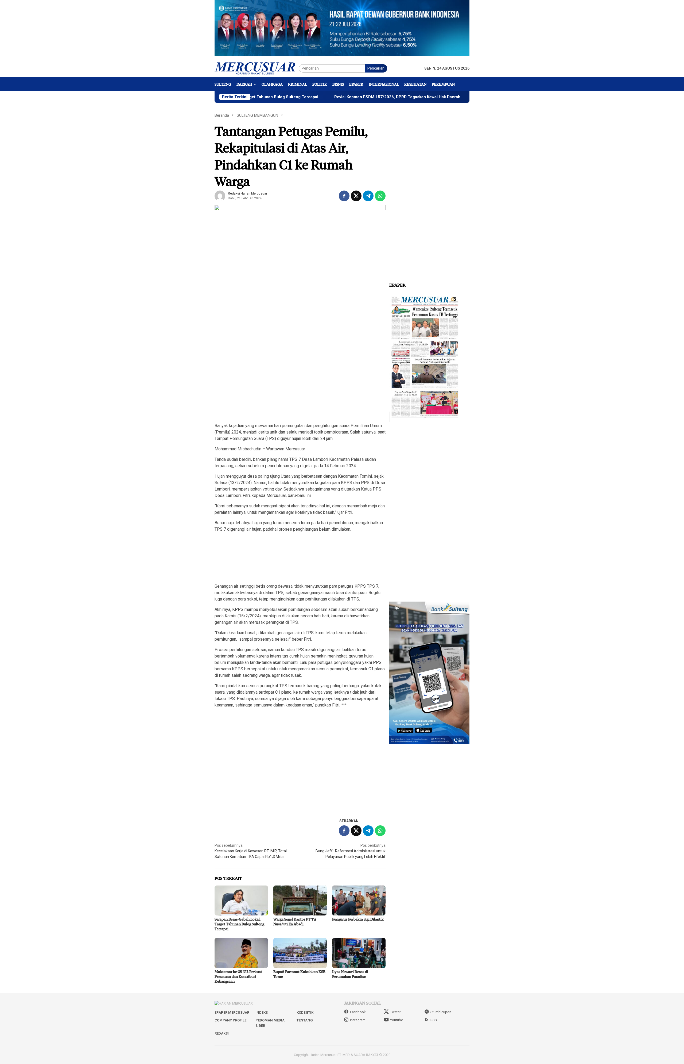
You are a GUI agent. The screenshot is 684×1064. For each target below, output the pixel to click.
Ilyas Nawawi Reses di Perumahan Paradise (350, 974)
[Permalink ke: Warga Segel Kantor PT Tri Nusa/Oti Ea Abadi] (300, 900)
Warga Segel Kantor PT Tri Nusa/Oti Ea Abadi (294, 921)
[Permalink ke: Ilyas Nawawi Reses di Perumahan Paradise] (359, 953)
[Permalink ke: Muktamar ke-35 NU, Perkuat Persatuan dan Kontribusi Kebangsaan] (241, 953)
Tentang (305, 1020)
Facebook (358, 1012)
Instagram (358, 1020)
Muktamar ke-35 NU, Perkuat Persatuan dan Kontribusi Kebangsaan (238, 976)
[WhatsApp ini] (380, 196)
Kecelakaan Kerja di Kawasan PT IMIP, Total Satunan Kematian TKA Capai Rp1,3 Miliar (251, 851)
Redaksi (222, 1033)
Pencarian (375, 68)
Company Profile (230, 1020)
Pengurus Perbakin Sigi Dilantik (358, 919)
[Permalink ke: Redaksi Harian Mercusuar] (220, 195)
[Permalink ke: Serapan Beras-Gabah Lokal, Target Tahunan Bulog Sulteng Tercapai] (241, 900)
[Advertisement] (300, 380)
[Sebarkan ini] (344, 196)
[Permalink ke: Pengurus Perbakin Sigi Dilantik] (359, 900)
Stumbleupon (440, 1012)
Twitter (395, 1012)
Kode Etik (305, 1012)
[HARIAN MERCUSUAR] (257, 68)
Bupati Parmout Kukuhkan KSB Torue (299, 974)
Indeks (261, 1012)
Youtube (396, 1020)
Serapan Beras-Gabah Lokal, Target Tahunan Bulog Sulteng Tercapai (239, 924)
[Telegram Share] (368, 196)
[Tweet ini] (356, 196)
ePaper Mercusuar (232, 1012)
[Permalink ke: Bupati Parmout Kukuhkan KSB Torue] (300, 953)
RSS (433, 1020)
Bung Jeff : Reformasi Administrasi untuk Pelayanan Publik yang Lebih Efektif (351, 851)
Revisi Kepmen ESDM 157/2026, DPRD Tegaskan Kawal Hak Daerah (354, 96)
